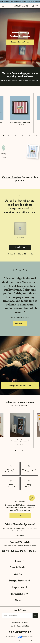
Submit (35, 615)
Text (25, 551)
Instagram (25, 622)
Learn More (20, 516)
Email (34, 551)
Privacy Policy (16, 640)
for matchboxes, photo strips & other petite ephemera (26, 1)
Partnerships (18, 593)
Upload (9, 201)
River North (28, 254)
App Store (25, 626)
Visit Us (18, 573)
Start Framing (20, 247)
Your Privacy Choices (27, 636)
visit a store (27, 212)
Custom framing (11, 177)
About (18, 600)
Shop (18, 560)
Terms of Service (7, 640)
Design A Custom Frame (20, 42)
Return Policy (24, 640)
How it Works (17, 567)
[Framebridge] (20, 6)
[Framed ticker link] (20, 152)
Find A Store (20, 323)
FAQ (7, 551)
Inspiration (18, 587)
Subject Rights (33, 640)
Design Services (18, 580)
